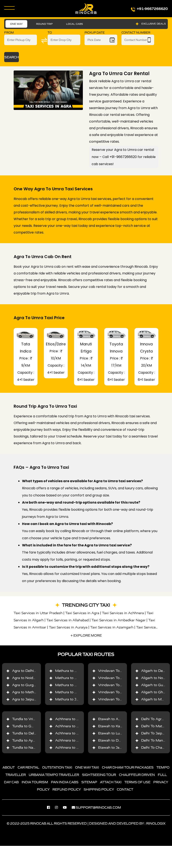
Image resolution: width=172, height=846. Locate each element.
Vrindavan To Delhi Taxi (117, 671)
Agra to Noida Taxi (27, 678)
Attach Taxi (110, 782)
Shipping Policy (99, 789)
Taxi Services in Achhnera (123, 613)
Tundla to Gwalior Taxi (30, 726)
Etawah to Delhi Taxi (115, 741)
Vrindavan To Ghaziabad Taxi (122, 692)
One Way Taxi (87, 767)
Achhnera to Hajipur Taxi (75, 748)
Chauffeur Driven (137, 775)
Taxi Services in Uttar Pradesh (38, 613)
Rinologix (155, 823)
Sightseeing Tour (99, 775)
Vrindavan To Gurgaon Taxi (120, 685)
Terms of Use (137, 782)
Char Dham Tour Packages (128, 767)
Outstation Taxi (57, 767)
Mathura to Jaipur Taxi (73, 699)
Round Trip (44, 23)
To (50, 32)
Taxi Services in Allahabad (67, 620)
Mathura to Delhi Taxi (73, 671)
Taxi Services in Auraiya (68, 627)
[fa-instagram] (58, 808)
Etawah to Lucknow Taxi (118, 733)
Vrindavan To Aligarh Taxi (119, 699)
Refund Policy (66, 789)
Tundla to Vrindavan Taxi (32, 719)
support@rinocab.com (98, 808)
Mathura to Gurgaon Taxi (75, 685)
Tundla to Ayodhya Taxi (31, 741)
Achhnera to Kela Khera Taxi (78, 733)
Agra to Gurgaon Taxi (29, 685)
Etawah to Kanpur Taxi (116, 726)
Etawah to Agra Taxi (114, 719)
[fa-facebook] (50, 808)
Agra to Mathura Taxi (29, 692)
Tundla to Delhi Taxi (28, 733)
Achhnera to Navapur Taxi (76, 741)
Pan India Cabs (64, 782)
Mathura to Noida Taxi (73, 678)
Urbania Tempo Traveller (54, 775)
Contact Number (135, 32)
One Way (16, 23)
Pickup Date (95, 32)
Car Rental (28, 767)
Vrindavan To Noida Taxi (118, 678)
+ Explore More (86, 635)
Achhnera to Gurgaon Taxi (76, 719)
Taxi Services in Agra (82, 613)
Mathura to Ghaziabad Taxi (77, 692)
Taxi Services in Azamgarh (111, 627)
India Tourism (35, 782)
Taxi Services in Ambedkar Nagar (118, 620)
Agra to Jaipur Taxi (27, 699)
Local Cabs (74, 23)
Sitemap (89, 782)
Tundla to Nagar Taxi (29, 748)
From (9, 32)
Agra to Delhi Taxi (27, 671)
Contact (125, 789)
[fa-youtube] (67, 808)
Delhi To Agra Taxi (156, 719)
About (9, 767)
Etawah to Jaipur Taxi (115, 748)
